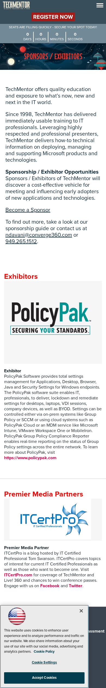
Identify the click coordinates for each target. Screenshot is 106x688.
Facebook (50, 586)
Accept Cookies (44, 678)
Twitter (75, 586)
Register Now (53, 17)
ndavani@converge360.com (38, 235)
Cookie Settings (44, 662)
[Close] (81, 611)
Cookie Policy (44, 651)
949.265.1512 (21, 241)
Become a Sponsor (27, 210)
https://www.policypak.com (30, 458)
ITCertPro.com (18, 575)
